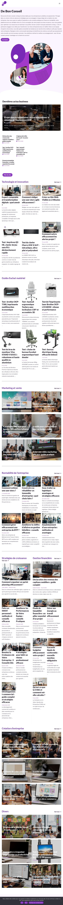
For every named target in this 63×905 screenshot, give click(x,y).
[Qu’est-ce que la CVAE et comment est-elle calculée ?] (40, 681)
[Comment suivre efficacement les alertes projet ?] (51, 227)
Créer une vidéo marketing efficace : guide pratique (45, 453)
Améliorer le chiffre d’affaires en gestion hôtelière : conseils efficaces (31, 528)
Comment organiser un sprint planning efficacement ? (15, 583)
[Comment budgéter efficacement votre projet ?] (40, 642)
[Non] (61, 901)
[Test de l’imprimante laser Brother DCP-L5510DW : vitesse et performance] (51, 291)
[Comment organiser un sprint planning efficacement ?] (16, 571)
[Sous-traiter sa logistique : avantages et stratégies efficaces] (51, 481)
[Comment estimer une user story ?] (11, 481)
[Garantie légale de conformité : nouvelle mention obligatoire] (54, 642)
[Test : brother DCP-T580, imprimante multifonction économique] (11, 291)
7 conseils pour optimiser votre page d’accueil (14, 405)
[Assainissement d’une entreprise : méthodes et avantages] (51, 518)
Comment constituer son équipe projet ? (14, 797)
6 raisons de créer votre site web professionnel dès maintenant (15, 774)
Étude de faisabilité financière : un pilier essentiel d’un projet (8, 162)
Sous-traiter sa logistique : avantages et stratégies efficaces (50, 492)
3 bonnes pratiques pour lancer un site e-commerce (44, 797)
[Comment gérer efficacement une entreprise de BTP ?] (11, 518)
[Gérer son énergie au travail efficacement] (54, 602)
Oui (22, 902)
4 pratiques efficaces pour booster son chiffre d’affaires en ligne (16, 429)
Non (26, 902)
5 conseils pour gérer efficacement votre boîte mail (14, 879)
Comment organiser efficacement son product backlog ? (44, 830)
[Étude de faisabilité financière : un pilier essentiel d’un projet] (40, 602)
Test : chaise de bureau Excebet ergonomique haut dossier (30, 353)
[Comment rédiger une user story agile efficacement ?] (31, 190)
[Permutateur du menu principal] (59, 3)
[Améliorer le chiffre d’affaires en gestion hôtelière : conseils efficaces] (31, 518)
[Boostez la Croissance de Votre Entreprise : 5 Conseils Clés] (9, 647)
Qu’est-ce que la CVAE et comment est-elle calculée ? (39, 691)
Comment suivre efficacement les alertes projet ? (49, 236)
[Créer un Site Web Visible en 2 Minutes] (51, 190)
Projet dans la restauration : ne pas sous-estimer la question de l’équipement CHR (26, 118)
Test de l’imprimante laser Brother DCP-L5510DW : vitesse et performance (51, 306)
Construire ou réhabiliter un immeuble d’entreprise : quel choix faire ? (30, 493)
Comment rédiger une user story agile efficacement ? (30, 200)
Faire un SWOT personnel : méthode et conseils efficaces (7, 614)
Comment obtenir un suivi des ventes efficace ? (14, 453)
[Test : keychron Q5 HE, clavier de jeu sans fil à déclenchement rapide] (11, 231)
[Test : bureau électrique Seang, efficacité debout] (51, 338)
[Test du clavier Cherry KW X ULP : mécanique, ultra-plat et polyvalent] (31, 231)
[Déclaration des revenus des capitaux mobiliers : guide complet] (47, 569)
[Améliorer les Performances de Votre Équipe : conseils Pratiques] (23, 602)
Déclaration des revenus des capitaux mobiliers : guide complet (8, 138)
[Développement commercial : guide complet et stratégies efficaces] (9, 686)
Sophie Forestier (36, 587)
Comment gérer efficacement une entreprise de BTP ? (10, 527)
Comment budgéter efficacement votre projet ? (39, 651)
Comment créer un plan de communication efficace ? (44, 405)
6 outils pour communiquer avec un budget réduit (45, 427)
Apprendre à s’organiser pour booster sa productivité (16, 853)
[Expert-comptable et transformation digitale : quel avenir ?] (11, 190)
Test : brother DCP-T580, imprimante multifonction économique (8, 150)
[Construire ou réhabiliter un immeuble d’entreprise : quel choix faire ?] (31, 481)
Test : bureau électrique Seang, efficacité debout (50, 352)
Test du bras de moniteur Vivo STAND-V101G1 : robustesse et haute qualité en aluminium (10, 356)
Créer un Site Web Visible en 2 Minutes (51, 198)
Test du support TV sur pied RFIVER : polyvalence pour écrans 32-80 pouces (45, 854)
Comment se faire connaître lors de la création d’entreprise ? (45, 747)
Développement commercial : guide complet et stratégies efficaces (8, 696)
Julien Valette (5, 587)
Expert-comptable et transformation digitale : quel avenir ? (11, 201)
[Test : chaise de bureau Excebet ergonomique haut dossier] (31, 338)
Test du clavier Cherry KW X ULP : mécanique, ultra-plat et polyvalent (30, 246)
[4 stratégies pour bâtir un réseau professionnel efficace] (23, 647)
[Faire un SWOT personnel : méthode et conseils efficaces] (9, 602)
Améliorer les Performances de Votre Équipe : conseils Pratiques (22, 614)
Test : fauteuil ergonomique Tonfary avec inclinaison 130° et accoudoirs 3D (21, 151)
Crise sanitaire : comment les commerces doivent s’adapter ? (45, 879)
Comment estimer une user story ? (10, 489)
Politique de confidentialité (36, 902)
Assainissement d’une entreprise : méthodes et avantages (50, 528)
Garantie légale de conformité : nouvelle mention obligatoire (52, 654)
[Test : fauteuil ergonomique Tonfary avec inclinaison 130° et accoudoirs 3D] (31, 291)
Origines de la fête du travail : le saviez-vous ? (22, 137)
